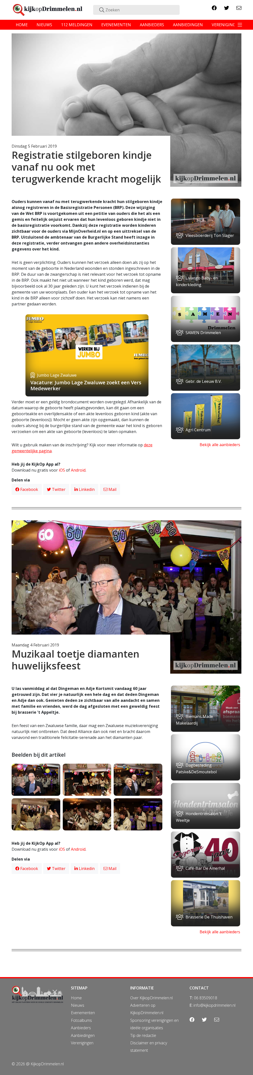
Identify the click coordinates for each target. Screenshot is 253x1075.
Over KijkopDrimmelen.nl (151, 998)
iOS (62, 470)
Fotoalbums (81, 1020)
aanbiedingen (188, 24)
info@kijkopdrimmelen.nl (214, 1005)
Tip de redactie (143, 1035)
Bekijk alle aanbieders (220, 444)
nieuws (44, 24)
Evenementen (83, 1012)
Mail (111, 489)
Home (76, 998)
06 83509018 (205, 998)
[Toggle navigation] (239, 25)
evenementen (116, 24)
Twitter (58, 489)
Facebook (28, 489)
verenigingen (226, 24)
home (22, 24)
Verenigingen (82, 1043)
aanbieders (152, 24)
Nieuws (77, 1005)
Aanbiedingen (83, 1035)
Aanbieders (81, 1027)
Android (78, 470)
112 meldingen (76, 24)
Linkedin (86, 489)
